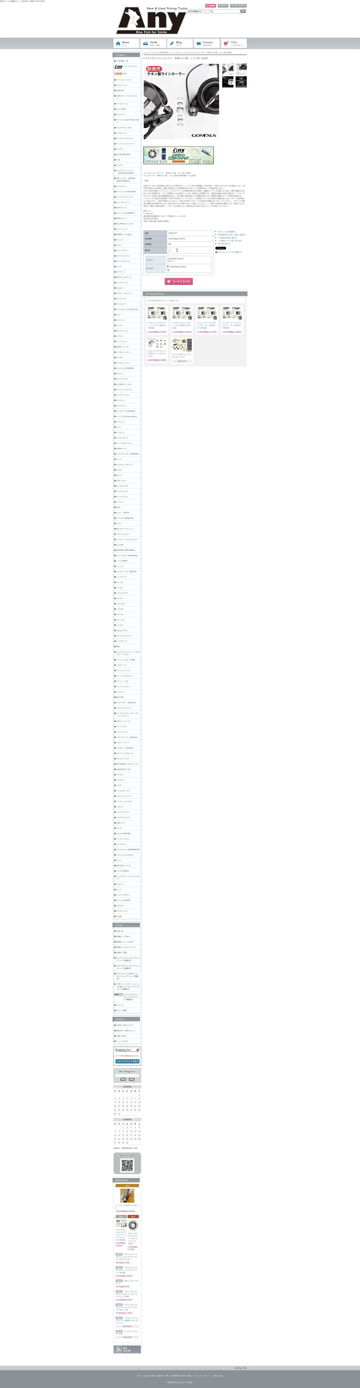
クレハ (119, 315)
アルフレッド (121, 133)
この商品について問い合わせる (230, 241)
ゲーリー (119, 325)
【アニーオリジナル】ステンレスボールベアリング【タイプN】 (127, 1307)
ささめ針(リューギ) (123, 384)
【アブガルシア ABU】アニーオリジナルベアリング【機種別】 (127, 976)
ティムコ (119, 502)
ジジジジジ (120, 422)
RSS (125, 1348)
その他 (119, 916)
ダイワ (119, 475)
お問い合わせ (207, 43)
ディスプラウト (122, 497)
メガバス (119, 807)
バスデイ (119, 598)
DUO (118, 507)
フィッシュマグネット (124, 676)
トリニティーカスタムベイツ (127, 539)
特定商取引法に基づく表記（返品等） (232, 235)
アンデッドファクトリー (125, 144)
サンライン (120, 400)
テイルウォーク (122, 491)
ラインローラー (176, 53)
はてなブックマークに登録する (230, 252)
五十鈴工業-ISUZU (123, 154)
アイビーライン (122, 85)
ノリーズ (119, 566)
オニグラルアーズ (123, 261)
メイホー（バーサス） (124, 801)
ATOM (126, 1351)
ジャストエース (122, 438)
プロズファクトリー (124, 708)
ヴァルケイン (121, 186)
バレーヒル (120, 620)
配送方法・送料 (163, 1376)
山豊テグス (120, 823)
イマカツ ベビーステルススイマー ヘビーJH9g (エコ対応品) (231, 325)
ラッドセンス (121, 844)
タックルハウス (122, 486)
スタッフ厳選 (121, 1010)
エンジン (119, 240)
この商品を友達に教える (227, 238)
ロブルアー (120, 906)
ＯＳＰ (119, 245)
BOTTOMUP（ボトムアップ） (127, 764)
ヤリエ (119, 828)
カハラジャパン (122, 283)
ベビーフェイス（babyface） (127, 737)
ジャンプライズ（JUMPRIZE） (128, 454)
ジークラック (121, 406)
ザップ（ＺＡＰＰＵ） (124, 390)
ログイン (223, 6)
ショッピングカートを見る (127, 1061)
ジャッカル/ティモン (124, 443)
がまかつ (119, 288)
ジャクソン (120, 432)
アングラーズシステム (124, 138)
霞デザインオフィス (124, 277)
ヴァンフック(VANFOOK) (126, 192)
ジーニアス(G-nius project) (126, 416)
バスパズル (120, 604)
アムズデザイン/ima (123, 128)
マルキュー (120, 780)
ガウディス (120, 272)
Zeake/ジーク (121, 449)
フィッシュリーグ (123, 670)
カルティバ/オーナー (124, 293)
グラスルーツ (121, 304)
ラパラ (119, 860)
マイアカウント (238, 6)
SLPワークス (121, 208)
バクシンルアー (122, 593)
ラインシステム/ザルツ (125, 855)
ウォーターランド (123, 202)
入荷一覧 (119, 931)
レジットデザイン (123, 895)
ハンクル (119, 625)
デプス (119, 523)
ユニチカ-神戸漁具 (123, 834)
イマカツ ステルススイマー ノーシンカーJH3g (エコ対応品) (156, 325)
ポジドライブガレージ (124, 753)
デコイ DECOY (122, 513)
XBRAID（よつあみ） (124, 234)
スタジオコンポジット (124, 465)
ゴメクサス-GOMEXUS (159, 53)
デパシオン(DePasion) (125, 518)
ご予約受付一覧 (122, 61)
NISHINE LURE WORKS (125, 550)
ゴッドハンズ (121, 341)
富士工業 (119, 697)
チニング (119, 1005)
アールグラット (122, 104)
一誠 (118, 160)
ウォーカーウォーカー (124, 197)
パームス (119, 582)
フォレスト (120, 692)
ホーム (126, 43)
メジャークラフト (123, 812)
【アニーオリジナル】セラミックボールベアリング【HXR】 (127, 1270)
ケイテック (120, 320)
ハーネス (119, 588)
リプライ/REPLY (122, 871)
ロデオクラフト (122, 911)
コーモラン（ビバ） (124, 352)
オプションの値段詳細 (226, 232)
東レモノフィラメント (124, 529)
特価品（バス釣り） (124, 936)
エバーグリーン (122, 229)
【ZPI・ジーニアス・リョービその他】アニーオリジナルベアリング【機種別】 (128, 986)
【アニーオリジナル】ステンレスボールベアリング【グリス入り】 (127, 1256)
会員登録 (210, 6)
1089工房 (120, 91)
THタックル (120, 481)
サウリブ (119, 374)
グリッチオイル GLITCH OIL (127, 309)
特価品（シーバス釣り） (125, 942)
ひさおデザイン (122, 630)
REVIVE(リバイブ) (123, 866)
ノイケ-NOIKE (121, 561)
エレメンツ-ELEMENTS (125, 213)
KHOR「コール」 (123, 347)
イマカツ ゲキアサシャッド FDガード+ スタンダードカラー (156, 353)
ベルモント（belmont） (125, 748)
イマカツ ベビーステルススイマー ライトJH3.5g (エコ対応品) (206, 325)
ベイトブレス (121, 727)
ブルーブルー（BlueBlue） (126, 703)
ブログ (180, 43)
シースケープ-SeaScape (125, 411)
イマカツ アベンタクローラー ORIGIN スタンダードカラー (127, 1320)
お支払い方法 (149, 1376)
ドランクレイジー (123, 534)
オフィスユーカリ (123, 256)
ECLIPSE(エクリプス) (124, 224)
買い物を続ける (224, 244)
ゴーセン (119, 358)
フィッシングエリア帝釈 (125, 660)
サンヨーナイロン (123, 395)
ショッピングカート (234, 43)
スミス (119, 459)
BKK (118, 647)
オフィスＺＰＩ (122, 251)
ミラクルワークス (123, 791)
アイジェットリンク (124, 80)
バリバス (119, 614)
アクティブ (120, 114)
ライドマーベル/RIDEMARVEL (128, 850)
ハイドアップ (121, 577)
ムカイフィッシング (124, 796)
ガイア (119, 267)
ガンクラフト (121, 299)
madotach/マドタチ (123, 769)
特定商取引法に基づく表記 (181, 1376)
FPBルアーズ (121, 218)
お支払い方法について (124, 1025)
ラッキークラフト (123, 839)
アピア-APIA (121, 109)
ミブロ (119, 785)
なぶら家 (119, 545)
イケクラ (119, 149)
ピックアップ (121, 641)
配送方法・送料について (125, 1031)
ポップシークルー (123, 759)
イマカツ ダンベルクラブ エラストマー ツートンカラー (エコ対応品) (121, 1235)
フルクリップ (121, 665)
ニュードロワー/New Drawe (127, 556)
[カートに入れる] (179, 281)
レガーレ (119, 884)
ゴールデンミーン (123, 363)
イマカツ (119, 165)
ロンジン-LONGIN (123, 900)
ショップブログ (122, 1041)
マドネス (119, 775)
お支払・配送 (153, 43)
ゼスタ (119, 470)
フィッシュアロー (123, 687)
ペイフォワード (122, 732)
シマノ (119, 427)
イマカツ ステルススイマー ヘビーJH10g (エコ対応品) (181, 325)
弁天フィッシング (123, 721)
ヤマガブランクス (123, 817)
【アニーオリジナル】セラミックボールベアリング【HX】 (133, 1239)
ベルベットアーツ (123, 743)
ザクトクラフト (122, 379)
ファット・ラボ (122, 681)
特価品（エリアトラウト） (126, 947)
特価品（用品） (122, 953)
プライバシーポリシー (202, 1376)
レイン (119, 890)
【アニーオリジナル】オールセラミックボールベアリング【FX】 (127, 1294)
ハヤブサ (119, 609)
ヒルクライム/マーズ (124, 636)
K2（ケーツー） (122, 331)
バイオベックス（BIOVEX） (127, 572)
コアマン (119, 336)
